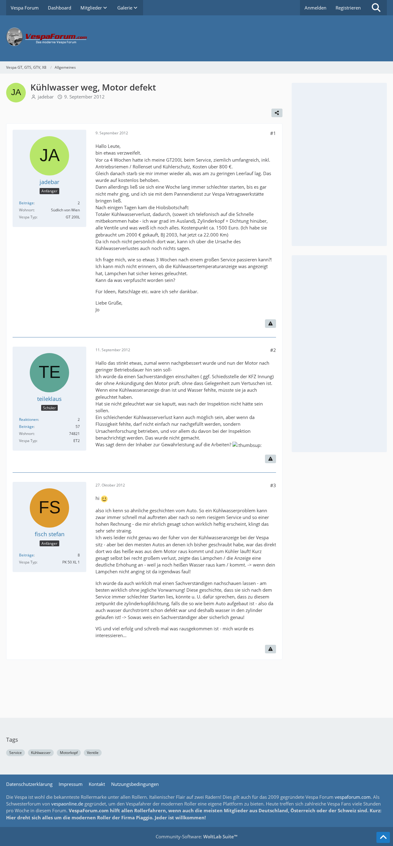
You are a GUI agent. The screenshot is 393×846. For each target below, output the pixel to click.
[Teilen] (276, 113)
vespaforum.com (353, 797)
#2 (273, 350)
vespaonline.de (67, 804)
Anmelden (315, 8)
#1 (273, 133)
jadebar (46, 97)
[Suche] (376, 7)
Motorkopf (69, 752)
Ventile (93, 752)
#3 (273, 485)
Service (15, 752)
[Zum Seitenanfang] (383, 837)
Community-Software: (196, 836)
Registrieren (348, 8)
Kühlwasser (41, 752)
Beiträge (26, 203)
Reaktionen (28, 419)
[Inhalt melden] (270, 323)
